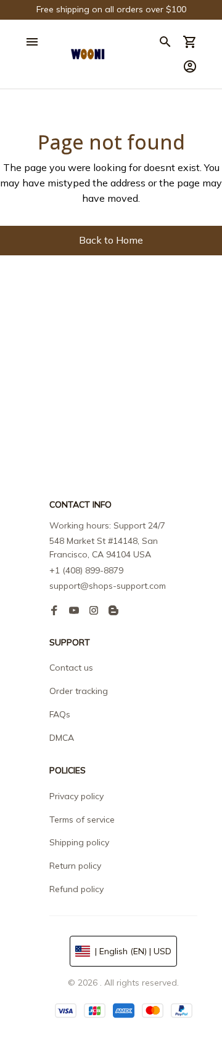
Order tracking (78, 690)
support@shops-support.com (107, 585)
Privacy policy (76, 796)
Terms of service (82, 819)
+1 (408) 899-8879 (86, 570)
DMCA (61, 737)
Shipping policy (79, 842)
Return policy (75, 865)
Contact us (71, 667)
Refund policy (76, 889)
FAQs (59, 714)
